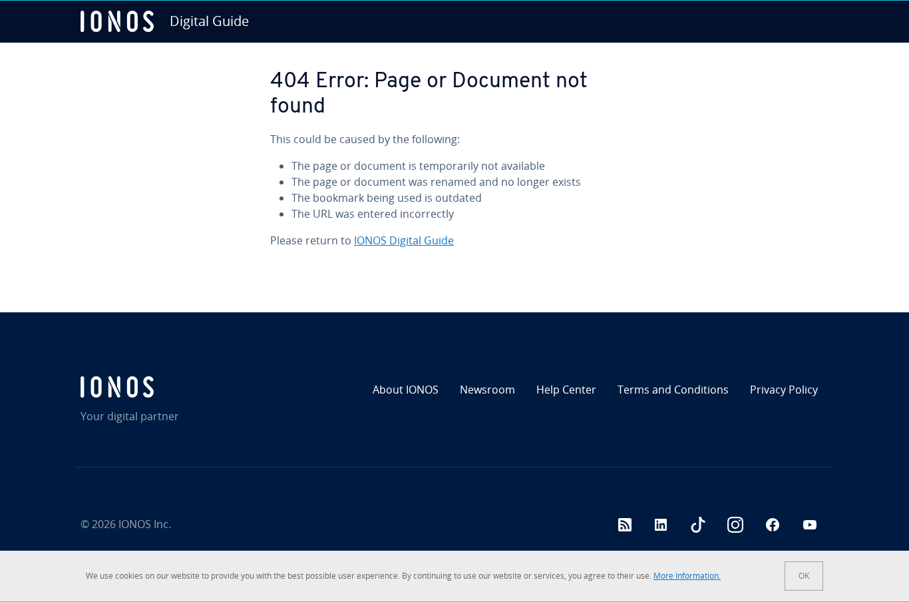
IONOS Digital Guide (404, 240)
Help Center (566, 389)
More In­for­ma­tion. (687, 575)
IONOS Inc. (144, 524)
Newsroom (487, 389)
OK (804, 575)
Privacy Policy (784, 389)
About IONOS (406, 389)
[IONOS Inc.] (170, 387)
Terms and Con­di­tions (673, 389)
